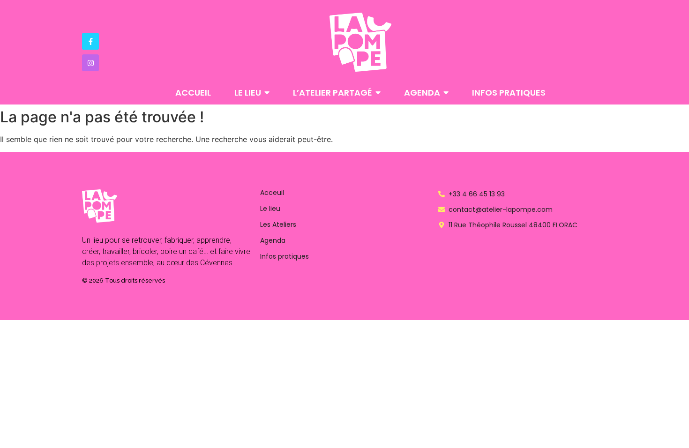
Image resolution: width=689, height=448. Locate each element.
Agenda (272, 240)
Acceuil (272, 192)
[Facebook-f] (90, 41)
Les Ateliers (278, 224)
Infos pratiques (284, 256)
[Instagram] (90, 62)
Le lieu (270, 208)
